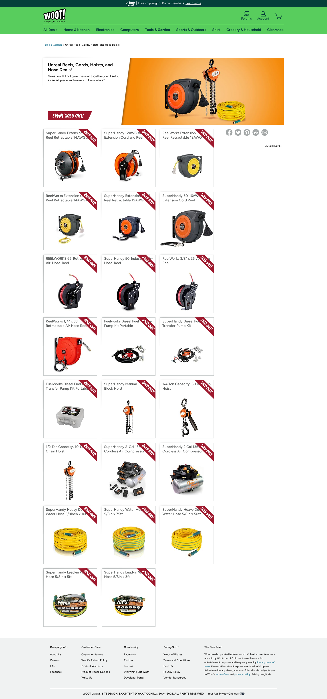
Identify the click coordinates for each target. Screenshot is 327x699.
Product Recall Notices (95, 671)
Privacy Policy (172, 671)
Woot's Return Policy (94, 660)
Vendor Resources (175, 677)
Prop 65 (168, 666)
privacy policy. (242, 674)
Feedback (56, 671)
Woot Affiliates (173, 654)
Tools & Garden (52, 44)
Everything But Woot (136, 671)
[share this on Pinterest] (247, 132)
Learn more (193, 3)
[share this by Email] (264, 132)
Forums (246, 18)
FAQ (52, 666)
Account (263, 18)
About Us (55, 654)
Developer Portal (134, 677)
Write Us (86, 677)
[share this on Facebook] (229, 132)
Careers (55, 660)
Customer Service (92, 654)
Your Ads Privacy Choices (223, 693)
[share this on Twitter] (238, 132)
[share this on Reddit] (255, 132)
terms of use (222, 674)
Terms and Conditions (177, 660)
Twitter (128, 660)
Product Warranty (92, 666)
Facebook (130, 654)
